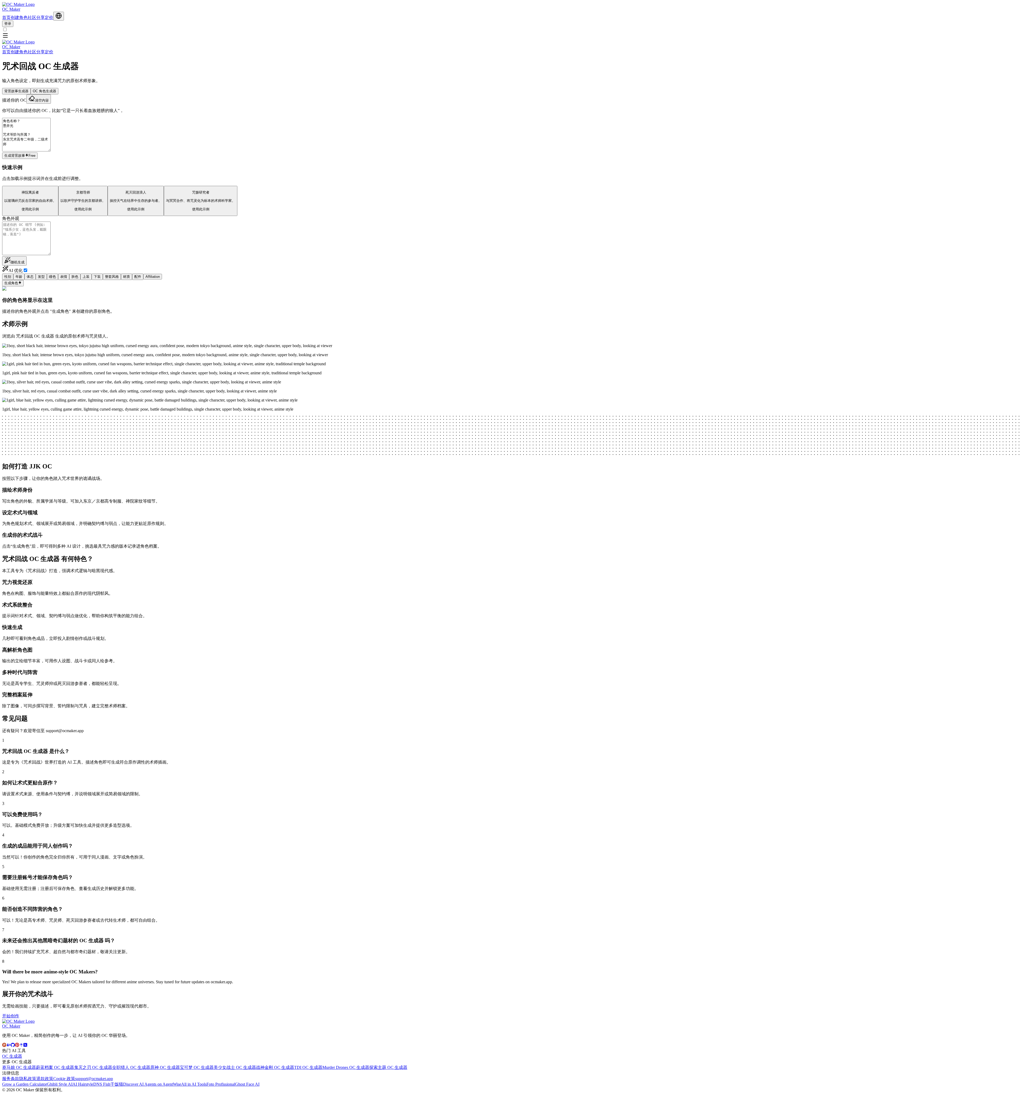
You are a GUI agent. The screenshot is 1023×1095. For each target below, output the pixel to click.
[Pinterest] (17, 1045)
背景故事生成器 (16, 91)
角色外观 (10, 218)
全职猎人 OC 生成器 (131, 1067)
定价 (49, 17)
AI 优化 (16, 270)
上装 (86, 277)
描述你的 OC (14, 100)
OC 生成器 (12, 1056)
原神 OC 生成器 (165, 1067)
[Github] (13, 1045)
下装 (97, 277)
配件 (137, 277)
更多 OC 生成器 (17, 1062)
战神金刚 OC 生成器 (275, 1067)
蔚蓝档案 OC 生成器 (55, 1067)
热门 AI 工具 (14, 1050)
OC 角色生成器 (44, 91)
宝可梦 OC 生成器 (197, 1067)
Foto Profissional (220, 1084)
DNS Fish (101, 1084)
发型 (41, 277)
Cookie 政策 (64, 1078)
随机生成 (18, 262)
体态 (30, 277)
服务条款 (10, 1078)
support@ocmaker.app (94, 1078)
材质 (126, 277)
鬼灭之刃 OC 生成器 (93, 1067)
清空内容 (42, 100)
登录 (7, 24)
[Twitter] (25, 1045)
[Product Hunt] (4, 1045)
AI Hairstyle (82, 1084)
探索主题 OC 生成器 (388, 1067)
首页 (6, 17)
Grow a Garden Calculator (24, 1084)
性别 (7, 277)
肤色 (74, 277)
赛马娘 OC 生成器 (19, 1067)
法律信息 (10, 1073)
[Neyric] (8, 1045)
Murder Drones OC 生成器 (345, 1067)
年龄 (18, 277)
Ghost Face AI (247, 1084)
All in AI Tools (193, 1084)
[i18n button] (58, 16)
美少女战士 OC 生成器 (235, 1067)
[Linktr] (21, 1045)
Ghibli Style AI (59, 1084)
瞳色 (52, 277)
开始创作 (10, 1016)
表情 (63, 277)
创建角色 (19, 17)
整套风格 (112, 277)
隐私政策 (27, 1078)
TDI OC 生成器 (308, 1067)
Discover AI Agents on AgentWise (152, 1084)
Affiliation (152, 277)
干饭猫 (116, 1084)
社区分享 (36, 17)
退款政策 (44, 1078)
